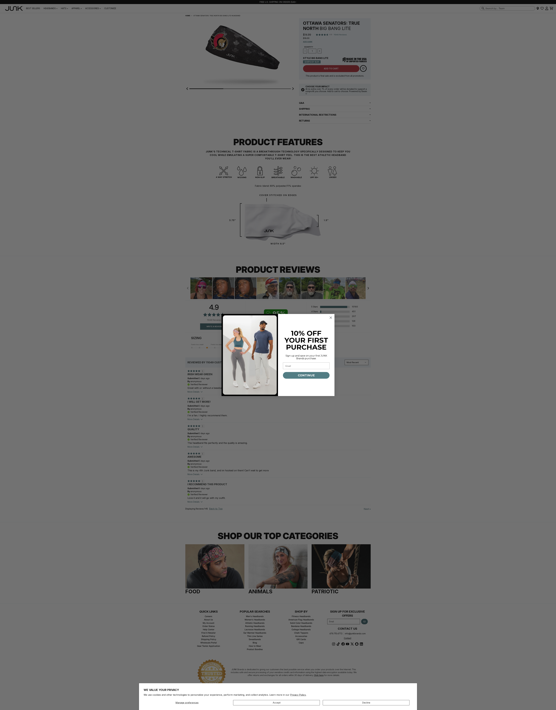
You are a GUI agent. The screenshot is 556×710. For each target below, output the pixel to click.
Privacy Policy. (298, 694)
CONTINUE (306, 375)
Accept (276, 702)
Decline (366, 702)
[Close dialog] (330, 317)
